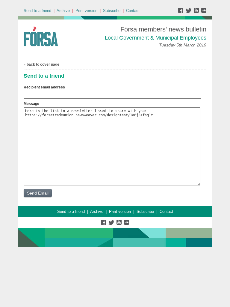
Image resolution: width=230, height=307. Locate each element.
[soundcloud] (203, 12)
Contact (133, 10)
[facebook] (182, 12)
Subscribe (111, 10)
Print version (86, 10)
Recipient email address (44, 87)
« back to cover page (41, 64)
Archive (63, 10)
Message (31, 104)
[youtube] (197, 12)
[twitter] (189, 12)
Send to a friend (37, 10)
